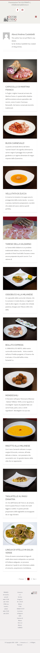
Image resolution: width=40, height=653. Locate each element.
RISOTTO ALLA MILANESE (17, 446)
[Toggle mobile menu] (36, 17)
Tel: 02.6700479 (24, 2)
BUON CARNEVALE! (14, 143)
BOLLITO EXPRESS (14, 345)
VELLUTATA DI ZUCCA (16, 193)
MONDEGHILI (11, 395)
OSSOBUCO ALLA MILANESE (19, 294)
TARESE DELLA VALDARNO (18, 244)
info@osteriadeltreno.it (20, 5)
